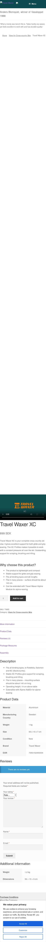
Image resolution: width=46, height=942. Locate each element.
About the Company (8, 900)
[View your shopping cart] (38, 2)
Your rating (8, 791)
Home (4, 35)
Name (6, 831)
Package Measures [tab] (8, 645)
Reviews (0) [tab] (5, 638)
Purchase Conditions (9, 897)
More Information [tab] (7, 624)
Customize (23, 930)
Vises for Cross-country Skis (20, 35)
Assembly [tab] (4, 652)
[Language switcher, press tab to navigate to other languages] (21, 4)
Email (6, 843)
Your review (9, 798)
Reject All (23, 937)
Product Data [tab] (5, 631)
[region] (23, 921)
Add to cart (18, 598)
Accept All (23, 923)
